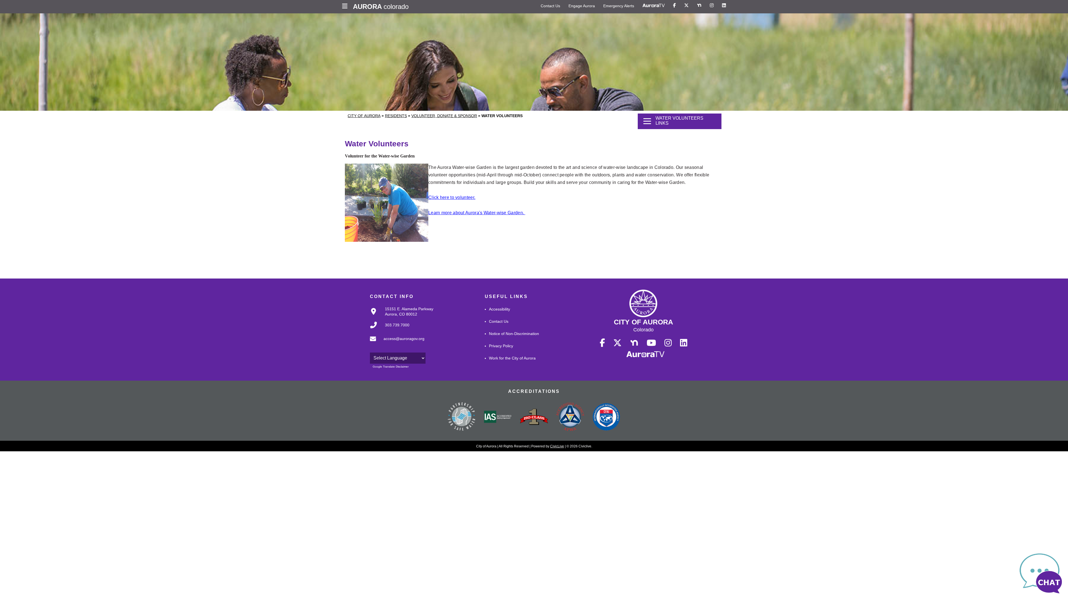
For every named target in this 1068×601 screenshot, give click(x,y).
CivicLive (557, 446)
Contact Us (550, 6)
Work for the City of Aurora (512, 358)
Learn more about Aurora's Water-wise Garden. (476, 212)
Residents (396, 116)
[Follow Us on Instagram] (712, 5)
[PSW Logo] (462, 417)
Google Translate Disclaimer (391, 366)
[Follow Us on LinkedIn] (724, 5)
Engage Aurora (581, 6)
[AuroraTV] (653, 5)
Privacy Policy (501, 346)
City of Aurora (364, 116)
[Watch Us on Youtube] (651, 343)
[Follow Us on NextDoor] (699, 5)
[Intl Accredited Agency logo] (606, 417)
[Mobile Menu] (346, 7)
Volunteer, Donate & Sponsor (444, 116)
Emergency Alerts (618, 6)
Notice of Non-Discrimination (514, 333)
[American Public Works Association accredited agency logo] (570, 417)
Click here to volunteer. (451, 197)
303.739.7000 (397, 325)
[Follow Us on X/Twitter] (686, 5)
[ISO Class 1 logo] (534, 417)
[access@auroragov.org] (395, 343)
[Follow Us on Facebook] (674, 5)
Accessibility (499, 309)
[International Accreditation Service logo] (498, 417)
